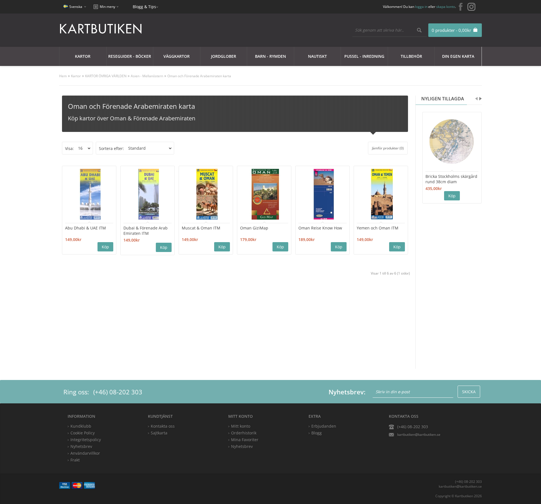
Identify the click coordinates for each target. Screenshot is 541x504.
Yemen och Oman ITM (377, 228)
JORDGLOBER (223, 56)
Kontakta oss (163, 426)
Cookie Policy (82, 433)
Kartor (82, 56)
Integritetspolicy (85, 439)
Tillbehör (411, 56)
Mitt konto (240, 426)
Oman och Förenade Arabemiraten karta (199, 76)
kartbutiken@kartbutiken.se (418, 434)
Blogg (316, 433)
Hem (63, 76)
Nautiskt (317, 56)
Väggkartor (176, 56)
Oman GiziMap (254, 228)
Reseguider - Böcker (129, 56)
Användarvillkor (85, 453)
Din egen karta (458, 56)
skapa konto (445, 6)
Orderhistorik (243, 433)
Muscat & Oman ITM (201, 228)
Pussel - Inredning (364, 56)
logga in (421, 6)
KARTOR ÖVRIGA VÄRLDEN (106, 76)
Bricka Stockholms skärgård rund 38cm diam (451, 179)
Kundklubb (80, 426)
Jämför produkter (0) (388, 148)
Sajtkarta (159, 433)
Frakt (75, 460)
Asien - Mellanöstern (147, 76)
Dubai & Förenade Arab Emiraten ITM (145, 230)
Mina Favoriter (244, 439)
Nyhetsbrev (242, 446)
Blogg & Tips (144, 6)
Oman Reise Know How (320, 228)
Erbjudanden (323, 426)
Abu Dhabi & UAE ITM (85, 228)
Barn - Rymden (270, 56)
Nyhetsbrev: (347, 392)
